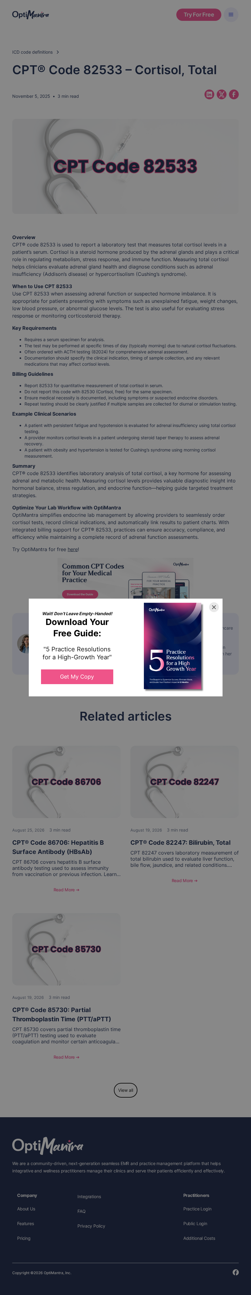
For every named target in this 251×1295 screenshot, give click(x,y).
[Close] (214, 607)
